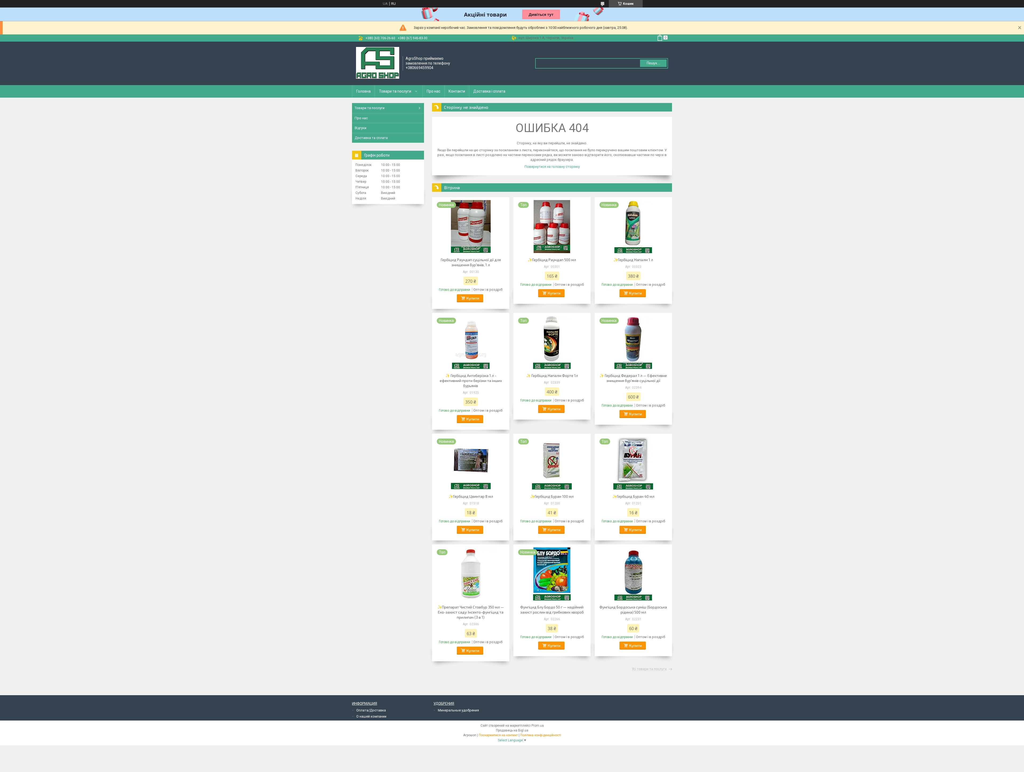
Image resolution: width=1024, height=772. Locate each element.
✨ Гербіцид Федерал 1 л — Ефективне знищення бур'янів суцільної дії (633, 378)
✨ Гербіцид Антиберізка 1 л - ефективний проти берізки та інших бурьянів (471, 380)
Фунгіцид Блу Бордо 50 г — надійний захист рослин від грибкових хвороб (552, 609)
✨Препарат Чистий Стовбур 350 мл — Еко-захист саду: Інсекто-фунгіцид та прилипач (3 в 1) (470, 612)
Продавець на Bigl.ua (512, 730)
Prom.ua (537, 725)
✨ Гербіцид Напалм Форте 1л (552, 375)
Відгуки (360, 128)
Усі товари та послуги (649, 669)
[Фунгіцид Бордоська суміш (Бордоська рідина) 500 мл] (633, 573)
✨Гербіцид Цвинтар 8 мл (471, 496)
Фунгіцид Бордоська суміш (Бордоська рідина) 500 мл (633, 609)
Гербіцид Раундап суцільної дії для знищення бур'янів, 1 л (471, 262)
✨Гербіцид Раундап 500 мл (552, 259)
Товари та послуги (395, 91)
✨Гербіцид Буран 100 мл (552, 496)
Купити (472, 298)
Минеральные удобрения (458, 710)
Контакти (457, 91)
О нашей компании (371, 716)
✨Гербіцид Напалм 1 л (633, 259)
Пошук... (653, 63)
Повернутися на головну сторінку (552, 167)
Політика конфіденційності (540, 735)
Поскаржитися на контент (498, 735)
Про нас (433, 91)
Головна (363, 91)
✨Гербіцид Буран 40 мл (633, 496)
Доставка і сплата (489, 91)
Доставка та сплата (371, 138)
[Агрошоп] (377, 63)
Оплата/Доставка (371, 710)
